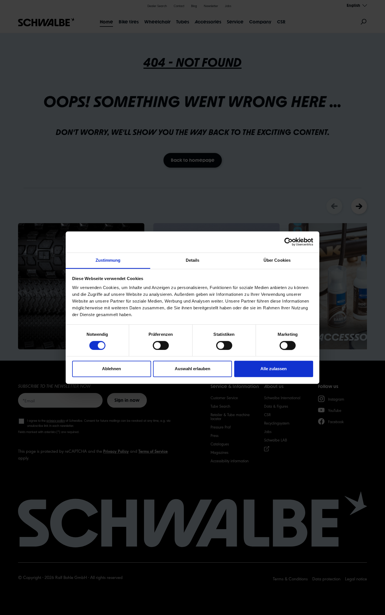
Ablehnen (111, 369)
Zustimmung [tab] (108, 260)
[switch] (161, 345)
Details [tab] (193, 260)
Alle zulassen (273, 369)
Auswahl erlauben (192, 369)
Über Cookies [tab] (277, 260)
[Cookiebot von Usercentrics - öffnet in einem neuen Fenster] (288, 241)
